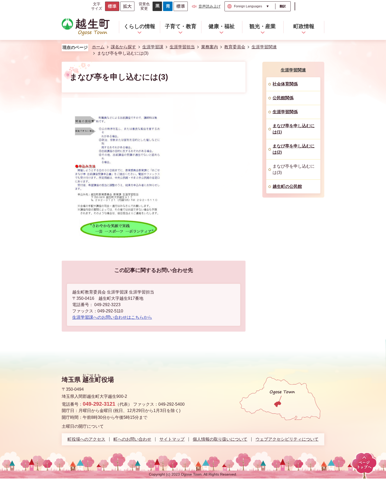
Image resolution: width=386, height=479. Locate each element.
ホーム (98, 47)
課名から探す (123, 47)
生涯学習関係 (285, 112)
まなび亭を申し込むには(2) (294, 149)
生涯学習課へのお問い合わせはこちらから (112, 317)
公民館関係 (283, 98)
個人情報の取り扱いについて (220, 439)
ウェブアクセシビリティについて (287, 439)
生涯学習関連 (264, 47)
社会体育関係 (285, 84)
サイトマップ (172, 439)
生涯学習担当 (182, 47)
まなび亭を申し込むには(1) (294, 128)
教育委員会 (234, 47)
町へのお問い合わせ (132, 439)
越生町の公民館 (287, 186)
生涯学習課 (152, 47)
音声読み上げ (210, 6)
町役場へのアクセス (86, 439)
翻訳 (283, 6)
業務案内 (209, 47)
